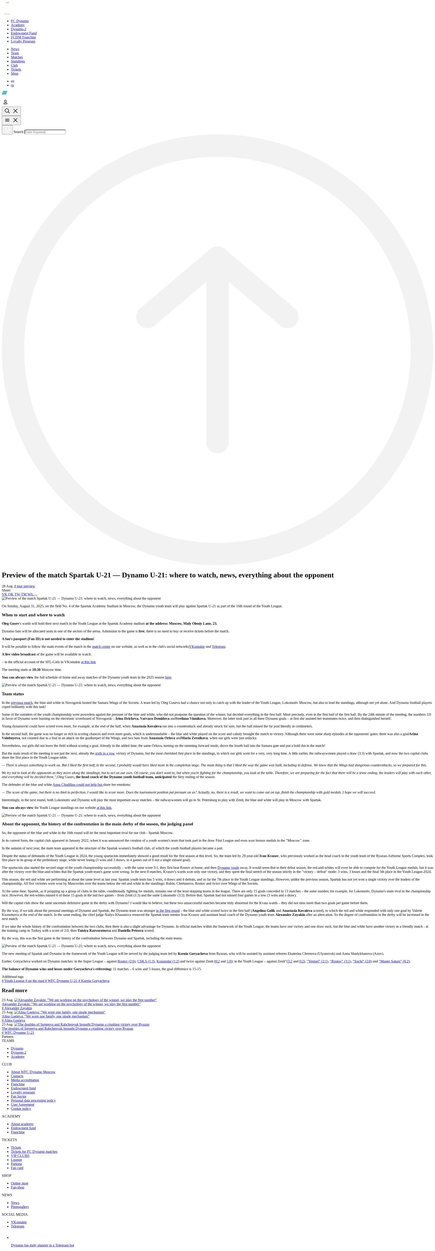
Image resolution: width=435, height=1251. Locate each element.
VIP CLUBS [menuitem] (20, 1156)
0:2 (217, 961)
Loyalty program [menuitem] (23, 1092)
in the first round (168, 911)
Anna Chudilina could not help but (78, 784)
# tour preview (24, 586)
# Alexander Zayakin (17, 1008)
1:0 (229, 961)
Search (18, 132)
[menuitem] (222, 21)
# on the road (35, 981)
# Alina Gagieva (13, 1020)
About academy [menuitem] (22, 1124)
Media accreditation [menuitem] (25, 1080)
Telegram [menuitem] (17, 1226)
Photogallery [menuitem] (20, 1207)
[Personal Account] (5, 104)
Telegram (218, 646)
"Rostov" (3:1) (340, 961)
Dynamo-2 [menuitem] (18, 1052)
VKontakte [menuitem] (19, 1222)
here (168, 677)
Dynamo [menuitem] (17, 1048)
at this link (88, 662)
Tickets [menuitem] (16, 1147)
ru (12, 85)
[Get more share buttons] (35, 595)
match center (101, 646)
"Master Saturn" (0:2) (394, 961)
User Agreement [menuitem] (22, 1104)
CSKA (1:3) (146, 961)
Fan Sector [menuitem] (18, 1096)
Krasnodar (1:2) (168, 961)
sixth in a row (104, 753)
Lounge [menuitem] (16, 1160)
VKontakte (197, 646)
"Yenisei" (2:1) (317, 961)
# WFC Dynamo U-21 (61, 981)
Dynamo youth (228, 868)
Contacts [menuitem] (17, 1076)
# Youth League (13, 981)
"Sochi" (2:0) (362, 961)
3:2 (290, 961)
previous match (22, 703)
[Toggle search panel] (11, 111)
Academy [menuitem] (18, 1056)
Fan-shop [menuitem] (17, 1187)
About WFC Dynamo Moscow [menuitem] (33, 1072)
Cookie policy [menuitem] (21, 1108)
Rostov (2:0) (126, 961)
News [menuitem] (15, 1203)
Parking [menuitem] (16, 1164)
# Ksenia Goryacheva (93, 981)
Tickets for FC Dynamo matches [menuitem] (34, 1151)
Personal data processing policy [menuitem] (33, 1100)
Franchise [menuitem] (18, 1084)
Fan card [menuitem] (17, 1168)
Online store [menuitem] (19, 1183)
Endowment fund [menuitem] (23, 1088)
